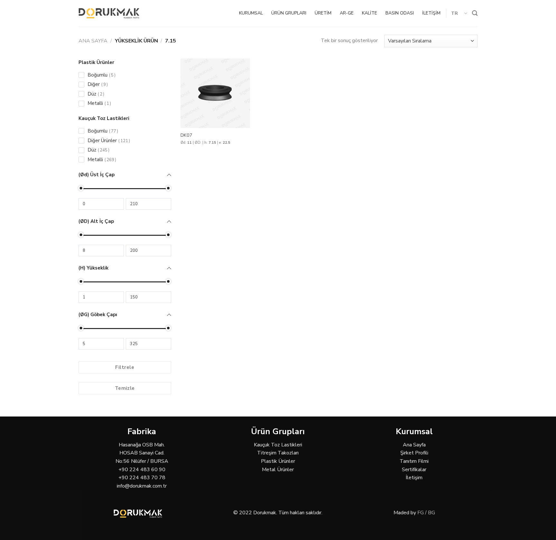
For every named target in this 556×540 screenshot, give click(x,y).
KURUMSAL (251, 13)
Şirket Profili (414, 452)
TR (454, 13)
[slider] (81, 188)
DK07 (186, 135)
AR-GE (347, 13)
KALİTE (369, 13)
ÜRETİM (323, 13)
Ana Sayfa (93, 40)
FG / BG (426, 512)
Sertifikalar (414, 469)
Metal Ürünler (278, 469)
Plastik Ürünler (278, 461)
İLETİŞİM (431, 13)
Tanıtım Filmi (414, 461)
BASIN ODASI (399, 13)
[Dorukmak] (109, 13)
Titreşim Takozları (278, 452)
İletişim (414, 477)
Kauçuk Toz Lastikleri (278, 444)
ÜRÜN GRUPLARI (288, 13)
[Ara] (474, 13)
